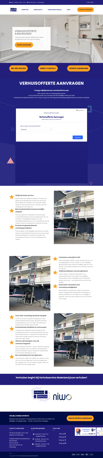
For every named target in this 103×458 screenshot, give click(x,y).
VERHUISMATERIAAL (55, 10)
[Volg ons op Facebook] (86, 2)
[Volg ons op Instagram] (88, 2)
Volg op (62, 437)
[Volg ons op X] (89, 2)
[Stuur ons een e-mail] (91, 2)
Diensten (25, 10)
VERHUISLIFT (38, 10)
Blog (72, 2)
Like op (62, 434)
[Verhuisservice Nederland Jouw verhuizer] (13, 10)
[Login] (65, 2)
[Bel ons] (92, 2)
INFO (68, 10)
